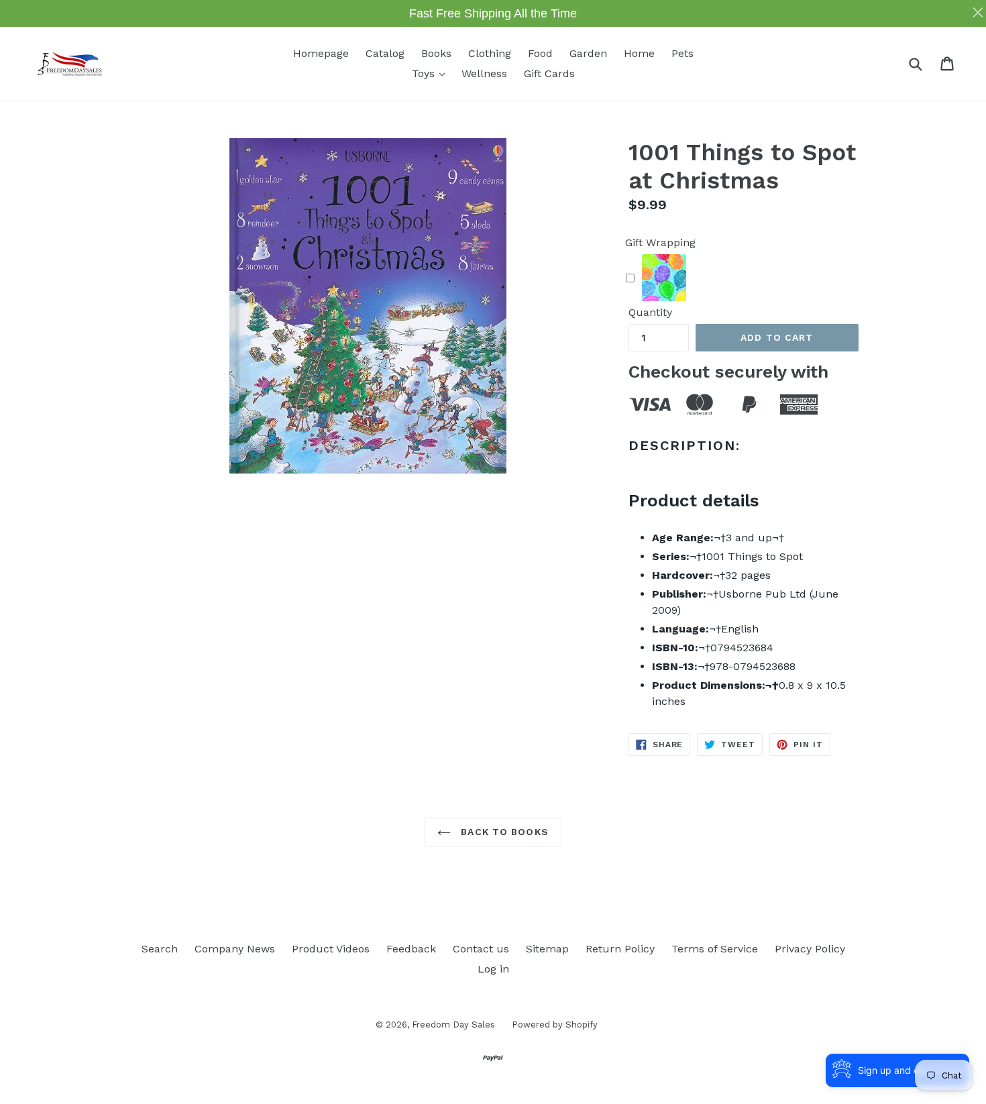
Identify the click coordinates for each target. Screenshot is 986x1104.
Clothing (489, 53)
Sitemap (547, 948)
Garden (588, 53)
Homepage (321, 53)
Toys (431, 73)
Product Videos (331, 948)
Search (160, 948)
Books (436, 53)
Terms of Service (714, 948)
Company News (235, 948)
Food (540, 53)
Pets (682, 53)
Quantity (650, 312)
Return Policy (620, 948)
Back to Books (503, 831)
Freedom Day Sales (453, 1024)
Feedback (411, 948)
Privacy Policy (810, 948)
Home (639, 53)
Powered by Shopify (555, 1024)
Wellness (484, 73)
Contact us (481, 948)
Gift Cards (549, 73)
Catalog (385, 53)
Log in (493, 968)
